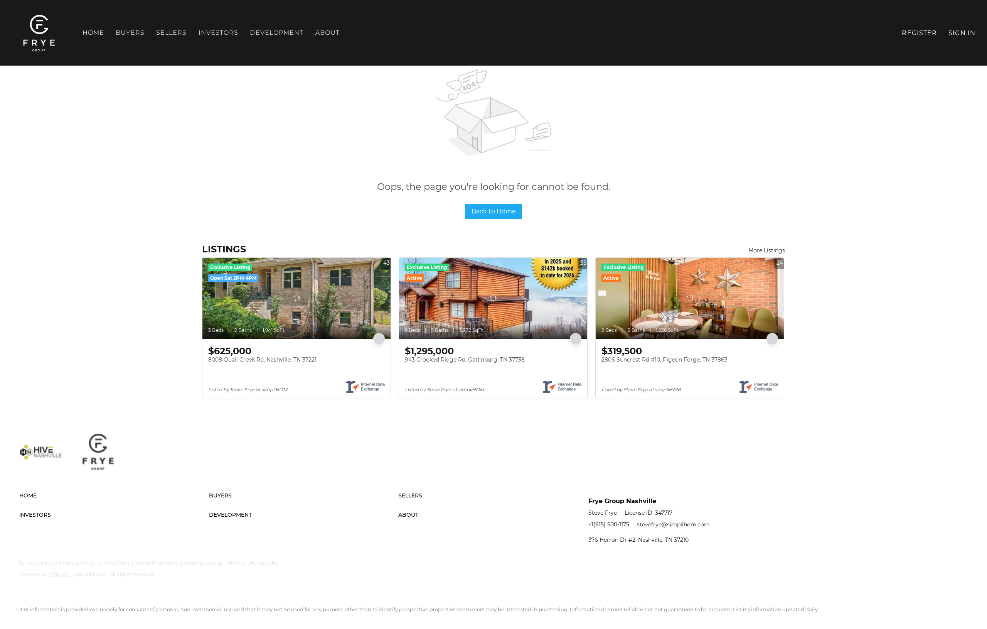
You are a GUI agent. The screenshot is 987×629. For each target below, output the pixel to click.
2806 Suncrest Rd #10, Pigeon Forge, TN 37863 (664, 359)
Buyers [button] (130, 32)
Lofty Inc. (59, 574)
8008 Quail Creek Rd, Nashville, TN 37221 (262, 359)
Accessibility (264, 563)
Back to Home (494, 211)
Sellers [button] (171, 32)
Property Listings (203, 563)
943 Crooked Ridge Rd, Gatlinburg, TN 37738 (465, 359)
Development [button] (276, 32)
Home (93, 32)
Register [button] (919, 33)
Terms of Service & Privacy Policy (57, 563)
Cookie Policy (115, 563)
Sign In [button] (961, 33)
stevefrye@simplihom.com (673, 524)
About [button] (327, 32)
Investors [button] (219, 32)
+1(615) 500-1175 (608, 524)
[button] (39, 33)
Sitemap (236, 563)
